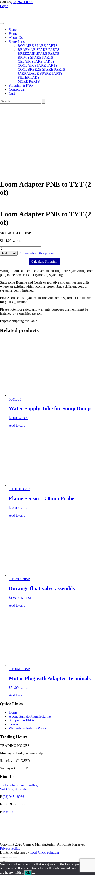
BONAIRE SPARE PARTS (37, 45)
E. (1, 812)
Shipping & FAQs (21, 720)
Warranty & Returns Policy (28, 728)
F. (1, 804)
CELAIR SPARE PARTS (36, 61)
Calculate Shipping (44, 261)
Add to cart (9, 253)
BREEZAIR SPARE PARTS (38, 53)
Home (13, 33)
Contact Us (17, 89)
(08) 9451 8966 (22, 2)
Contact (14, 724)
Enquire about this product (37, 253)
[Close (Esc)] (15, 857)
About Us (16, 37)
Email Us (9, 812)
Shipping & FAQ (21, 85)
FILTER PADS (29, 77)
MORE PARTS (29, 81)
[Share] (10, 857)
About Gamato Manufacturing (30, 716)
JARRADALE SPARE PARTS (40, 73)
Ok (28, 872)
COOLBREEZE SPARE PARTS (41, 69)
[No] (33, 873)
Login (4, 6)
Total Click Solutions (44, 852)
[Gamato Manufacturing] (21, 22)
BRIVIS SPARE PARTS (35, 57)
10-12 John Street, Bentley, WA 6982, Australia (19, 787)
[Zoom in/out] (2, 857)
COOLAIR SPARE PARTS (37, 65)
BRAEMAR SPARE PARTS (38, 49)
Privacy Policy (10, 848)
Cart (12, 93)
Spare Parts (17, 41)
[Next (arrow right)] (6, 861)
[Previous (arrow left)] (2, 861)
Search (13, 29)
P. (1, 797)
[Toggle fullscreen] (6, 857)
